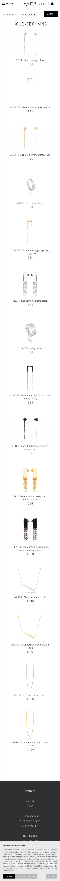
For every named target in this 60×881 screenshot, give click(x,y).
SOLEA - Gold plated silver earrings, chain (30, 154)
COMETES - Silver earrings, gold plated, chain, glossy (30, 252)
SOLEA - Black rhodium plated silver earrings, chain (30, 447)
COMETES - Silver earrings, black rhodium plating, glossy (30, 397)
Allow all (9, 876)
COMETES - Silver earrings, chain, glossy (30, 107)
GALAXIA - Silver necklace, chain (30, 597)
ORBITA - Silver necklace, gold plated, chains (30, 744)
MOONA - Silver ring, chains (30, 202)
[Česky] (40, 4)
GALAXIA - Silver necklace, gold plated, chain (30, 646)
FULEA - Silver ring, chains (30, 348)
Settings (51, 876)
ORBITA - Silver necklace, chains (30, 694)
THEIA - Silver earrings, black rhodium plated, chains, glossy (30, 548)
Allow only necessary (26, 876)
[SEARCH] (51, 14)
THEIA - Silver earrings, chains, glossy (30, 300)
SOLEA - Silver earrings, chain (30, 60)
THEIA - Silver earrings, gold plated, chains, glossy (30, 498)
